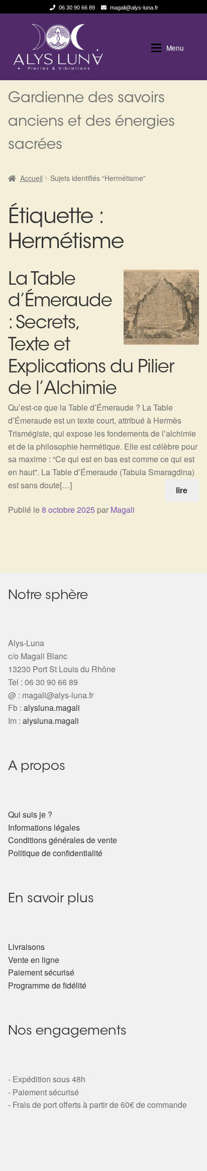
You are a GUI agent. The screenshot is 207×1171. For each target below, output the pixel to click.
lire (181, 490)
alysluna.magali (52, 707)
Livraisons (26, 946)
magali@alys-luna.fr (134, 8)
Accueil (31, 178)
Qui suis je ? (30, 814)
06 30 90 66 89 (77, 8)
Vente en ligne (33, 959)
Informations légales (44, 827)
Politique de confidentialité (55, 853)
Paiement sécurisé (41, 972)
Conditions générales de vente (62, 840)
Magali (123, 509)
